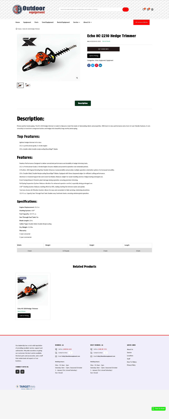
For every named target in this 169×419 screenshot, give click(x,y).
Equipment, (103, 60)
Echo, (97, 60)
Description (83, 103)
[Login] (152, 9)
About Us (130, 349)
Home (19, 29)
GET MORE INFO (103, 49)
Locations (130, 356)
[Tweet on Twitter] (92, 65)
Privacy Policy (131, 365)
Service (129, 352)
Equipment (110, 60)
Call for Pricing (93, 56)
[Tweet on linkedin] (100, 65)
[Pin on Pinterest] (96, 65)
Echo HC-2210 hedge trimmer (28, 309)
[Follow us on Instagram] (22, 372)
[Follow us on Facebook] (17, 372)
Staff (128, 359)
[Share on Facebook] (89, 65)
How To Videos (132, 362)
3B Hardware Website (141, 22)
